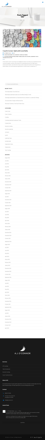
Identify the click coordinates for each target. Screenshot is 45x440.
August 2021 (7, 310)
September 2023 (8, 241)
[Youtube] (39, 437)
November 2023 (8, 235)
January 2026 (7, 178)
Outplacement (7, 147)
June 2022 (7, 286)
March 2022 (7, 295)
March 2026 (7, 172)
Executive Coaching (26, 56)
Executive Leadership (9, 129)
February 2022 (8, 298)
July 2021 (7, 313)
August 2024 (7, 208)
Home (21, 20)
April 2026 (7, 169)
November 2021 (8, 301)
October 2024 (7, 202)
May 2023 (7, 253)
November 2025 (8, 184)
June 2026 (7, 163)
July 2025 (7, 196)
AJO (14, 53)
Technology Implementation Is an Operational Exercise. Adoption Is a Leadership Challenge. (22, 97)
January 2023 (7, 265)
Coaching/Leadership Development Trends (13, 56)
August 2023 (7, 244)
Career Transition (8, 114)
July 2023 (7, 247)
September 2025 (8, 190)
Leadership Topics (34, 56)
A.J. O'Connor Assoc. (10, 410)
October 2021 (7, 304)
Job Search (7, 132)
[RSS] (41, 437)
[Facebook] (31, 437)
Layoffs (6, 135)
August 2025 (7, 193)
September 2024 (8, 205)
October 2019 (7, 325)
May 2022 (7, 289)
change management (8, 54)
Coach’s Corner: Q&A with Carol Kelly (15, 51)
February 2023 (8, 262)
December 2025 (8, 181)
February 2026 (8, 175)
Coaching (7, 117)
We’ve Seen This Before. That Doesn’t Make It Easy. (14, 103)
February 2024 (8, 226)
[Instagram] (37, 437)
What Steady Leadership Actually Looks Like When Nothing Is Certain (18, 94)
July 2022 (7, 283)
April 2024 (7, 220)
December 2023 (8, 232)
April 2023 (7, 256)
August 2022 (7, 280)
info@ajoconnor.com (9, 400)
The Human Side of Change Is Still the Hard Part (14, 100)
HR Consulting (5, 366)
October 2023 (7, 238)
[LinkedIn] (35, 437)
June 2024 (7, 214)
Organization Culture (7, 57)
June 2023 (7, 250)
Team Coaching (8, 150)
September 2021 (8, 307)
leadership (17, 54)
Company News (8, 123)
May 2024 (7, 217)
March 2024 (7, 223)
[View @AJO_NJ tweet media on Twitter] (24, 417)
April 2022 (7, 292)
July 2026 (7, 160)
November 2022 (8, 271)
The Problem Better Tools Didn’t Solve (12, 91)
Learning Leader (8, 141)
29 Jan (20, 410)
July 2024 (7, 211)
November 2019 (8, 322)
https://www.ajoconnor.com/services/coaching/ (15, 417)
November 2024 (8, 199)
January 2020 (7, 316)
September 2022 (8, 277)
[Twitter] (33, 437)
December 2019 (8, 319)
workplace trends (23, 54)
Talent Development (6, 369)
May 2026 (7, 166)
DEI (13, 54)
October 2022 (7, 274)
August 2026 (7, 157)
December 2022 (8, 268)
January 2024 (7, 229)
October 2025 (7, 187)
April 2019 (7, 328)
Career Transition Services (7, 374)
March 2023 (7, 259)
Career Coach (7, 111)
